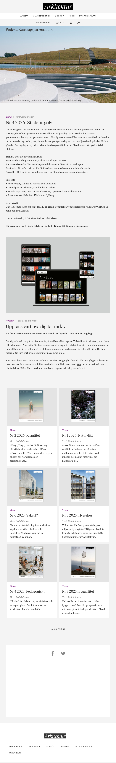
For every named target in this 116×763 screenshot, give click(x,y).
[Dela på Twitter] (63, 653)
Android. (28, 345)
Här (79, 364)
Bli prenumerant (15, 226)
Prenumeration (43, 22)
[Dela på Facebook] (52, 653)
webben (54, 341)
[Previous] (5, 80)
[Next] (111, 80)
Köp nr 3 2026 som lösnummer (71, 226)
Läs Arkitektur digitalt (39, 226)
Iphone (14, 345)
